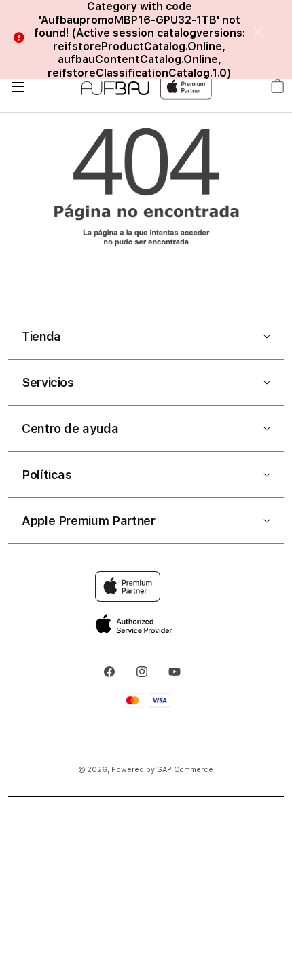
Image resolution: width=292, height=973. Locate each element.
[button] (146, 336)
